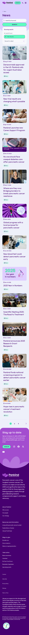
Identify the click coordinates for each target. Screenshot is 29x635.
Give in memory (6, 543)
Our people (5, 513)
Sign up (6, 446)
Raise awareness (6, 555)
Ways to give (6, 537)
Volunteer (4, 558)
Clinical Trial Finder (7, 531)
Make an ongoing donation (9, 546)
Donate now (5, 540)
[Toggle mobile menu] (26, 2)
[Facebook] (18, 447)
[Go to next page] (26, 423)
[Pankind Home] (7, 3)
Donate (18, 2)
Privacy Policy (5, 583)
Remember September (8, 564)
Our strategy (5, 515)
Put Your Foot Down (7, 561)
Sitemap (4, 588)
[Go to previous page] (2, 423)
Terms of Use (5, 592)
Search (14, 24)
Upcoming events (6, 567)
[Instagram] (14, 447)
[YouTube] (3, 452)
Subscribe (4, 579)
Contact (4, 574)
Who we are (5, 510)
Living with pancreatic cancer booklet (11, 525)
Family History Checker (8, 528)
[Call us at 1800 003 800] (22, 2)
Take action (5, 552)
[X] (23, 447)
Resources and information (10, 522)
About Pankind (6, 507)
